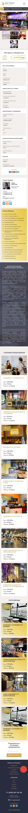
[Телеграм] (10, 204)
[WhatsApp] (16, 172)
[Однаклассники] (14, 806)
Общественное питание (16, 9)
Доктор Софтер (16, 810)
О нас (14, 782)
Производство (14, 772)
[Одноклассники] (12, 172)
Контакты (14, 784)
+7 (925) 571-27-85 (7, 193)
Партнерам (14, 788)
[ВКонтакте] (10, 172)
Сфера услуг (14, 765)
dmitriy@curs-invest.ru (8, 198)
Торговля (14, 770)
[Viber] (14, 172)
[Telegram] (18, 172)
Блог (14, 780)
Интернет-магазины (14, 774)
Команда (14, 786)
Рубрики (7, 9)
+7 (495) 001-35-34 (7, 194)
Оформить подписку (15, 755)
